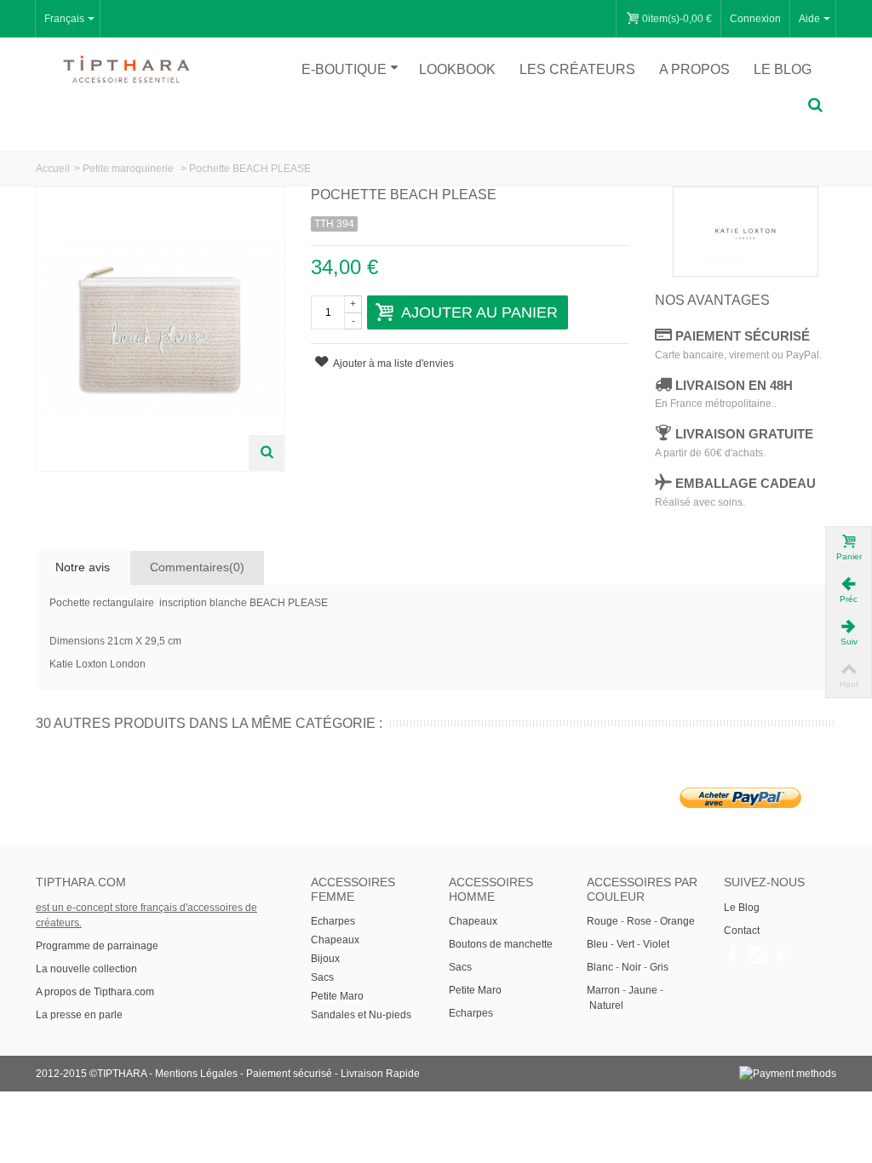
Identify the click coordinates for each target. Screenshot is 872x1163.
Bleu (597, 944)
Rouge (602, 921)
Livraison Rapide (380, 1074)
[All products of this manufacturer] (745, 231)
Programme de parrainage (97, 946)
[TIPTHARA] (126, 69)
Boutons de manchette (501, 944)
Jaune (642, 990)
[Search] (815, 105)
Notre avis (82, 567)
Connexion (755, 19)
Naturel (606, 1005)
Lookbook (457, 69)
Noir (631, 967)
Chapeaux (335, 940)
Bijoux (325, 959)
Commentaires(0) (197, 567)
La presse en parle (79, 1015)
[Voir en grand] (266, 453)
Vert (625, 944)
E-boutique (344, 69)
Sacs (322, 977)
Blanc (600, 967)
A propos (694, 69)
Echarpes (333, 921)
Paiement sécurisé (289, 1074)
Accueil (53, 169)
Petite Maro (337, 996)
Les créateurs (577, 69)
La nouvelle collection (88, 969)
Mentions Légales (196, 1074)
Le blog (783, 69)
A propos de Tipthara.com (95, 992)
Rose (639, 921)
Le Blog (742, 908)
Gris (659, 967)
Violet (656, 944)
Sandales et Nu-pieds (361, 1015)
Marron (603, 990)
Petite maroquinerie (129, 169)
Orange (677, 921)
